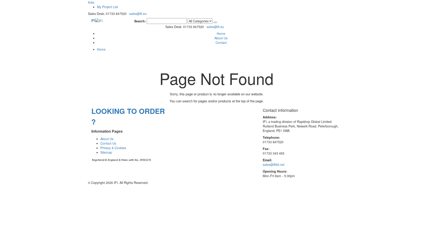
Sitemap (106, 152)
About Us (221, 38)
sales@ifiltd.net (273, 164)
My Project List (107, 7)
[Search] (215, 22)
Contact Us (108, 143)
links (91, 2)
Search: (140, 21)
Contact (221, 42)
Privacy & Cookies (113, 147)
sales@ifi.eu (138, 13)
